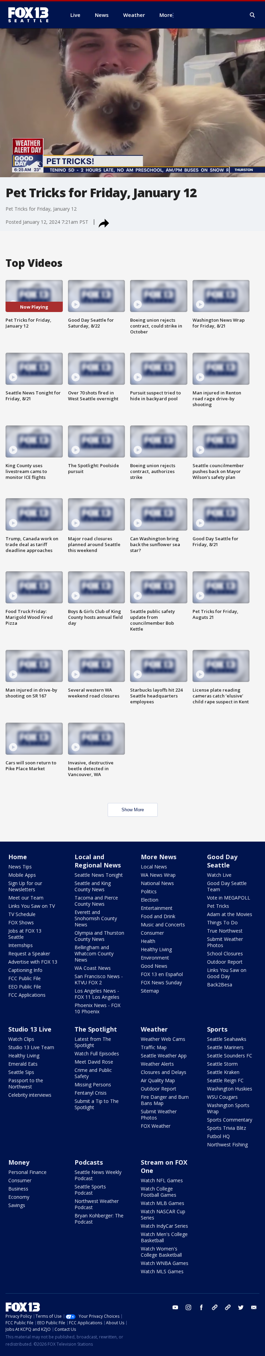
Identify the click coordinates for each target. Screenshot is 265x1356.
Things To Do (222, 922)
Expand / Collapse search (252, 15)
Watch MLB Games (162, 1203)
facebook (201, 1307)
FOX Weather (155, 1126)
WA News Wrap (158, 875)
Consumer (152, 933)
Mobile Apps (22, 875)
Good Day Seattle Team (227, 886)
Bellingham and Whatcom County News (94, 953)
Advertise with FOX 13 (32, 961)
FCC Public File (24, 978)
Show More (132, 809)
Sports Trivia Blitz (226, 1128)
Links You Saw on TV (31, 906)
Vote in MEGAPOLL (228, 897)
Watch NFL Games (162, 1180)
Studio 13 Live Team (31, 1047)
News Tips (20, 866)
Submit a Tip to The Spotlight (97, 1104)
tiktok (214, 1307)
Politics (149, 891)
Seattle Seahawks (226, 1039)
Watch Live (219, 875)
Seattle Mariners (225, 1047)
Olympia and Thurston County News (99, 936)
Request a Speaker (29, 953)
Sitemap (150, 990)
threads (227, 1307)
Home (17, 857)
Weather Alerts (157, 1064)
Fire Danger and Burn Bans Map (165, 1100)
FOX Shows (21, 922)
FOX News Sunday (161, 982)
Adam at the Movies (229, 914)
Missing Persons (93, 1084)
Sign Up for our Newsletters (25, 886)
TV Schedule (22, 914)
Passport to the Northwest (25, 1083)
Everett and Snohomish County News (96, 918)
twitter (240, 1307)
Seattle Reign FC (225, 1080)
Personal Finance (27, 1172)
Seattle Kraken (223, 1072)
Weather (154, 1029)
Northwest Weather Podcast (97, 1204)
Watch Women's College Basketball (161, 1251)
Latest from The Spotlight (93, 1042)
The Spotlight (96, 1029)
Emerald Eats (23, 1064)
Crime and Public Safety (93, 1073)
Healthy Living (156, 949)
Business (18, 1188)
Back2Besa (219, 984)
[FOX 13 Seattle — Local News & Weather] (31, 15)
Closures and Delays (163, 1072)
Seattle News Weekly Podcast (98, 1175)
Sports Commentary (229, 1119)
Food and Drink (158, 916)
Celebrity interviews (29, 1095)
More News (158, 857)
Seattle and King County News (93, 886)
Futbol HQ (218, 1136)
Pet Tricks (218, 906)
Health (148, 941)
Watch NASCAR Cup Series (163, 1214)
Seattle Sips (21, 1072)
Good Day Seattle (222, 861)
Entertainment (157, 908)
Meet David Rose (94, 1061)
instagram (188, 1307)
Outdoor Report (225, 961)
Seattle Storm (222, 1064)
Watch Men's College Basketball (164, 1237)
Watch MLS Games (162, 1271)
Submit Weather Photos (225, 942)
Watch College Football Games (158, 1191)
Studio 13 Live (29, 1029)
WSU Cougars (222, 1097)
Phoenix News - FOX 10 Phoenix (97, 1008)
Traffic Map (154, 1047)
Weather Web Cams (163, 1039)
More (166, 14)
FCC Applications (27, 995)
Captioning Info (25, 970)
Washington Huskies (229, 1088)
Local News (154, 866)
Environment (155, 957)
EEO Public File (24, 986)
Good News (154, 966)
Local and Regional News (98, 861)
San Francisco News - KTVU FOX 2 (99, 979)
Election (149, 899)
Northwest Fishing (227, 1144)
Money (18, 1162)
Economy (18, 1197)
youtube (175, 1307)
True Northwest (225, 930)
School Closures (225, 953)
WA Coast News (93, 968)
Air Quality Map (158, 1080)
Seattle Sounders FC (229, 1055)
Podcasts (89, 1162)
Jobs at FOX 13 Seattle (24, 933)
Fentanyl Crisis (91, 1092)
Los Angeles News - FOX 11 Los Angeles (97, 993)
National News (157, 883)
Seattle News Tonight (99, 875)
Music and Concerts (163, 924)
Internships (20, 945)
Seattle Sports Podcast (90, 1189)
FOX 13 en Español (162, 974)
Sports (217, 1029)
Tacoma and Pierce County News (96, 900)
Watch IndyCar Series (164, 1226)
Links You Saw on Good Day (226, 973)
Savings (16, 1205)
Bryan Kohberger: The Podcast (99, 1218)
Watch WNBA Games (164, 1263)
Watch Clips (21, 1039)
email (253, 1307)
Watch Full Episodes (97, 1053)
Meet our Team (25, 897)
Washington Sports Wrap (228, 1108)
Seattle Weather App (164, 1055)
